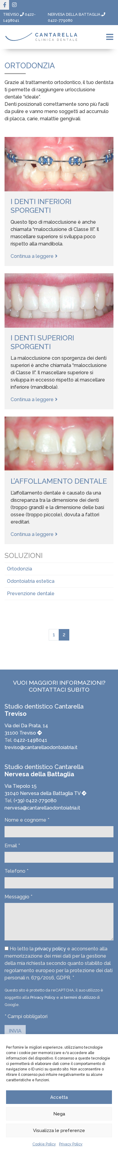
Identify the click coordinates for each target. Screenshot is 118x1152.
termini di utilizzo (80, 997)
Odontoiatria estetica (30, 581)
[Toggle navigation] (109, 37)
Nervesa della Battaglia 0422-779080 (74, 17)
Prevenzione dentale (30, 593)
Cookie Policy (44, 1144)
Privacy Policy (71, 1144)
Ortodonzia (19, 569)
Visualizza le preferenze (59, 1130)
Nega (59, 1114)
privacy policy (50, 949)
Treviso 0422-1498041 (19, 17)
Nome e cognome (27, 820)
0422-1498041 (30, 740)
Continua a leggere (32, 256)
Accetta (59, 1097)
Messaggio (18, 897)
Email (12, 846)
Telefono (16, 871)
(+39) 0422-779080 (34, 800)
